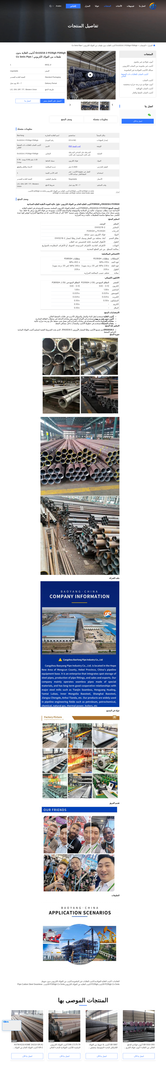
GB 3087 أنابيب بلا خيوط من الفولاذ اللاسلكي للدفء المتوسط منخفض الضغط (103, 1046)
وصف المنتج (66, 119)
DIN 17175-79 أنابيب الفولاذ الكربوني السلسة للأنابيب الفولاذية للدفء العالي (65, 1046)
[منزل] (152, 6)
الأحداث (119, 6)
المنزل (87, 6)
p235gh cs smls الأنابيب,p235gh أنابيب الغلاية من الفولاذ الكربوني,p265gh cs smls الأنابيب (81, 984)
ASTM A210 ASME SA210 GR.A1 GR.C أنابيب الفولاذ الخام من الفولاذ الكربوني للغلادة (28, 1046)
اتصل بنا (142, 6)
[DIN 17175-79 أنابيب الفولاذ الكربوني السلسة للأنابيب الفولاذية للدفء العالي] (64, 1026)
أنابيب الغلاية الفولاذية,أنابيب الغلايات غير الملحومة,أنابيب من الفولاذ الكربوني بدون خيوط (77, 981)
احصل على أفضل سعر (52, 101)
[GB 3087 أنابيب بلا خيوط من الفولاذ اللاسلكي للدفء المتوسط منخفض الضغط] (102, 1026)
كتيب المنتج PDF (75, 146)
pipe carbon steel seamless (29, 984)
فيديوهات (130, 6)
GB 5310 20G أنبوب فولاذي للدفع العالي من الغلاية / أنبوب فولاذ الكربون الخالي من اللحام (140, 1046)
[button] (151, 1031)
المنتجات (107, 6)
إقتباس (73, 6)
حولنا (97, 6)
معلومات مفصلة (100, 119)
